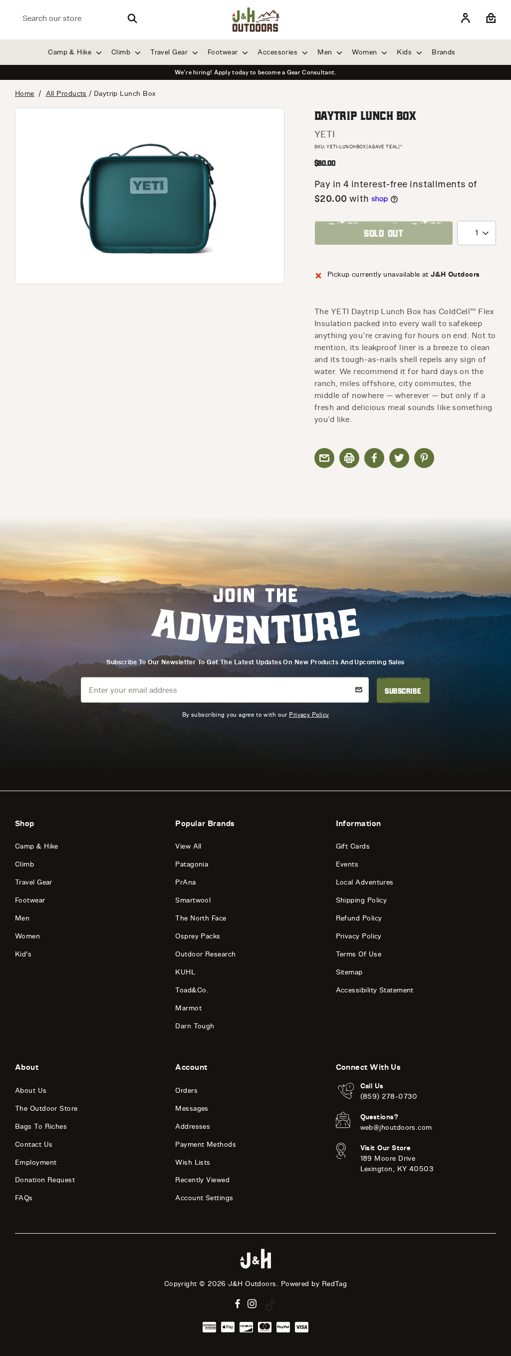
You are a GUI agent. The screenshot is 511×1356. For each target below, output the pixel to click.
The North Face (200, 918)
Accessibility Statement (375, 990)
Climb (122, 52)
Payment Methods (205, 1144)
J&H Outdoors (252, 1284)
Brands (444, 52)
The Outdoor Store (46, 1108)
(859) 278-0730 (389, 1096)
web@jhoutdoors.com (396, 1127)
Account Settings (204, 1198)
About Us (31, 1090)
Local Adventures (365, 882)
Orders (186, 1090)
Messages (192, 1108)
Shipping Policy (361, 900)
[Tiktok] (270, 1305)
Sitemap (349, 972)
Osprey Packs (197, 936)
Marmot (188, 1008)
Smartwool (193, 900)
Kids (405, 52)
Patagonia (191, 864)
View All (188, 846)
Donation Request (45, 1180)
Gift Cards (353, 846)
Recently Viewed (202, 1180)
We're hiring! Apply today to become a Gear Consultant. (255, 72)
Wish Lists (193, 1162)
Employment (36, 1162)
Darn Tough (195, 1026)
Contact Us (34, 1144)
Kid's (23, 954)
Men (325, 52)
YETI (324, 134)
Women (365, 52)
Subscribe (403, 690)
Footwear (224, 52)
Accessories (278, 52)
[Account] (466, 18)
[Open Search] (132, 18)
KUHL (185, 972)
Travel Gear (170, 52)
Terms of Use (358, 954)
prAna (185, 882)
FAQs (24, 1198)
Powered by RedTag (314, 1284)
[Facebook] (237, 1304)
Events (347, 864)
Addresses (192, 1126)
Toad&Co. (192, 990)
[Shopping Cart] (490, 18)
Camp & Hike (70, 52)
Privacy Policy (309, 714)
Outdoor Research (205, 954)
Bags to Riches (41, 1126)
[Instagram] (252, 1304)
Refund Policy (359, 918)
